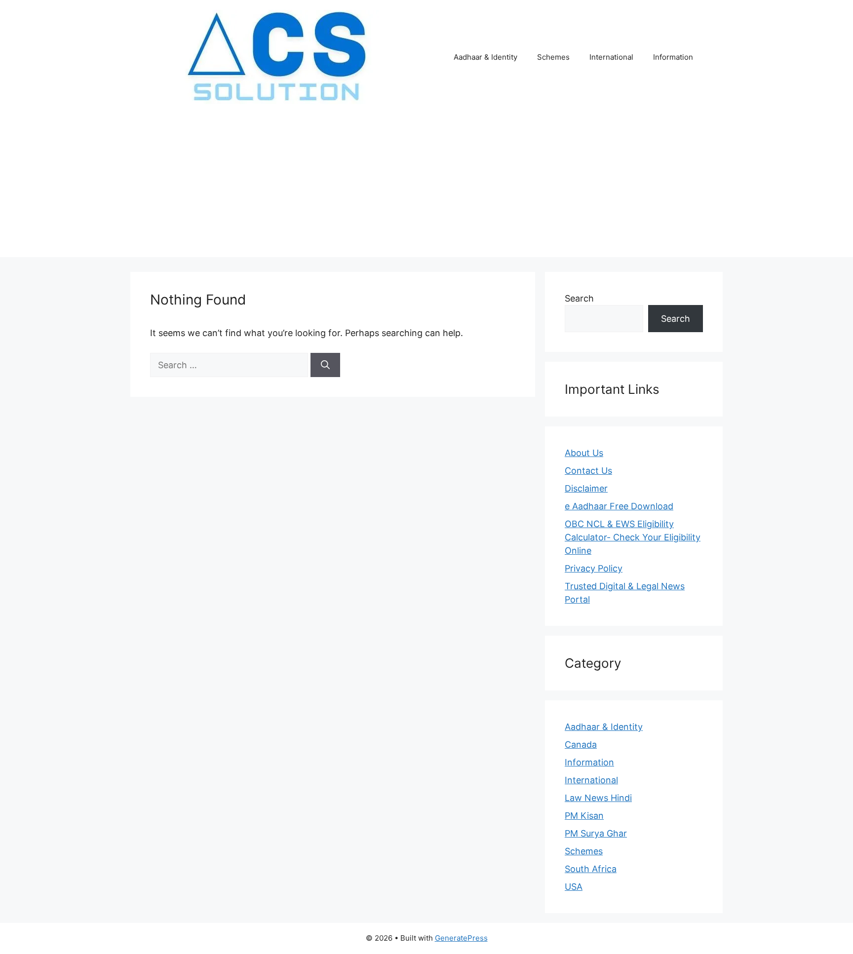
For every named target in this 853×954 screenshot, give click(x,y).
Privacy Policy (593, 568)
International (611, 57)
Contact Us (588, 470)
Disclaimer (586, 488)
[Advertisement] (426, 188)
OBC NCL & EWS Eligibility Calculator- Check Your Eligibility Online (632, 537)
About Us (584, 453)
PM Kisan (584, 815)
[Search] (325, 365)
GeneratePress (461, 938)
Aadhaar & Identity (485, 57)
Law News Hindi (598, 798)
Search (579, 298)
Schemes (553, 57)
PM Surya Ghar (596, 833)
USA (573, 886)
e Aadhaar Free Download (619, 506)
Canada (581, 744)
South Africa (591, 869)
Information (673, 57)
